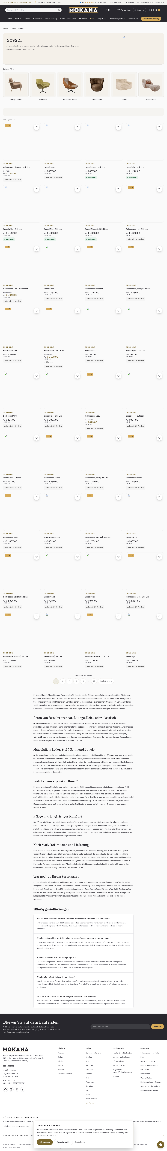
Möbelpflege (145, 1074)
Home (5, 28)
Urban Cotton (91, 1099)
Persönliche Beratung (151, 19)
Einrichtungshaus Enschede (151, 1082)
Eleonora (89, 1074)
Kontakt (116, 1076)
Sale (92, 18)
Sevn (88, 1061)
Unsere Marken (146, 1078)
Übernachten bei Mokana (150, 1086)
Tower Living (91, 1082)
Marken (61, 1053)
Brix (87, 1090)
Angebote (101, 18)
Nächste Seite (106, 681)
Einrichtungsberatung (149, 1065)
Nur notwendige (63, 1142)
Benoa (88, 1094)
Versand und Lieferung (121, 1057)
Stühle (18, 18)
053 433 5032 (8, 1066)
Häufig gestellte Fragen (122, 1053)
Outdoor (83, 18)
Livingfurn (89, 1086)
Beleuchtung (51, 18)
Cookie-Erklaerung (117, 1132)
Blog (142, 1057)
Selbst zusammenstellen (150, 1053)
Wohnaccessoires (68, 18)
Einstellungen (80, 1142)
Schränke (37, 18)
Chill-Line (89, 1069)
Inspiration (133, 18)
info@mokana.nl (9, 1070)
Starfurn (89, 1057)
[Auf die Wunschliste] (36, 127)
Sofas (9, 18)
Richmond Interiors (93, 1053)
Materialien (145, 1069)
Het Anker (90, 1065)
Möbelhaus (160, 2)
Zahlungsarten (119, 1065)
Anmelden (157, 1027)
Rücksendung (118, 1061)
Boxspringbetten (117, 18)
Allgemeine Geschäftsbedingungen (122, 1070)
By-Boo (89, 1078)
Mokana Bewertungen (149, 1090)
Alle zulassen (45, 1142)
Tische (27, 18)
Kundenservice (147, 2)
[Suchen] (60, 10)
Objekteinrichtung (148, 1061)
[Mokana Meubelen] (83, 10)
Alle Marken (91, 1103)
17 (94, 681)
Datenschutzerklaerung (46, 1135)
